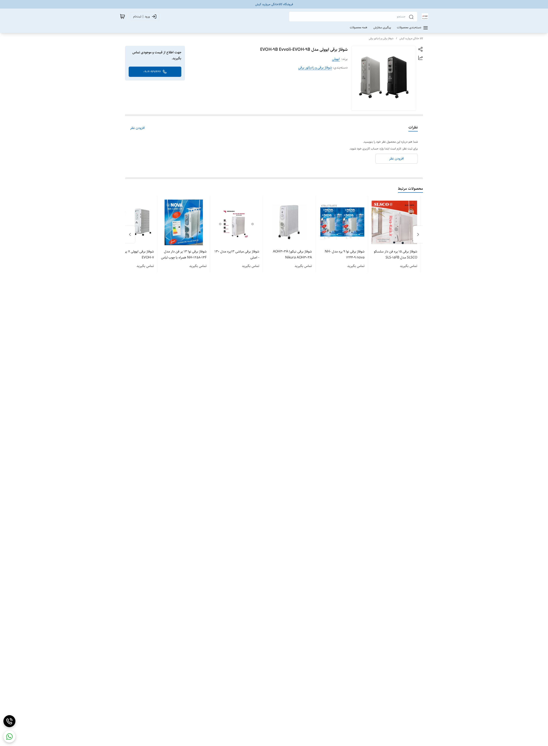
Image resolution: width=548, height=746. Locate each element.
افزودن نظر (137, 128)
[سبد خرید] (122, 16)
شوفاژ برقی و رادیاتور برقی (381, 38)
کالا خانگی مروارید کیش (411, 38)
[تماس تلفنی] (9, 721)
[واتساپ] (9, 737)
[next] (130, 234)
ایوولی (336, 59)
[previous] (418, 234)
